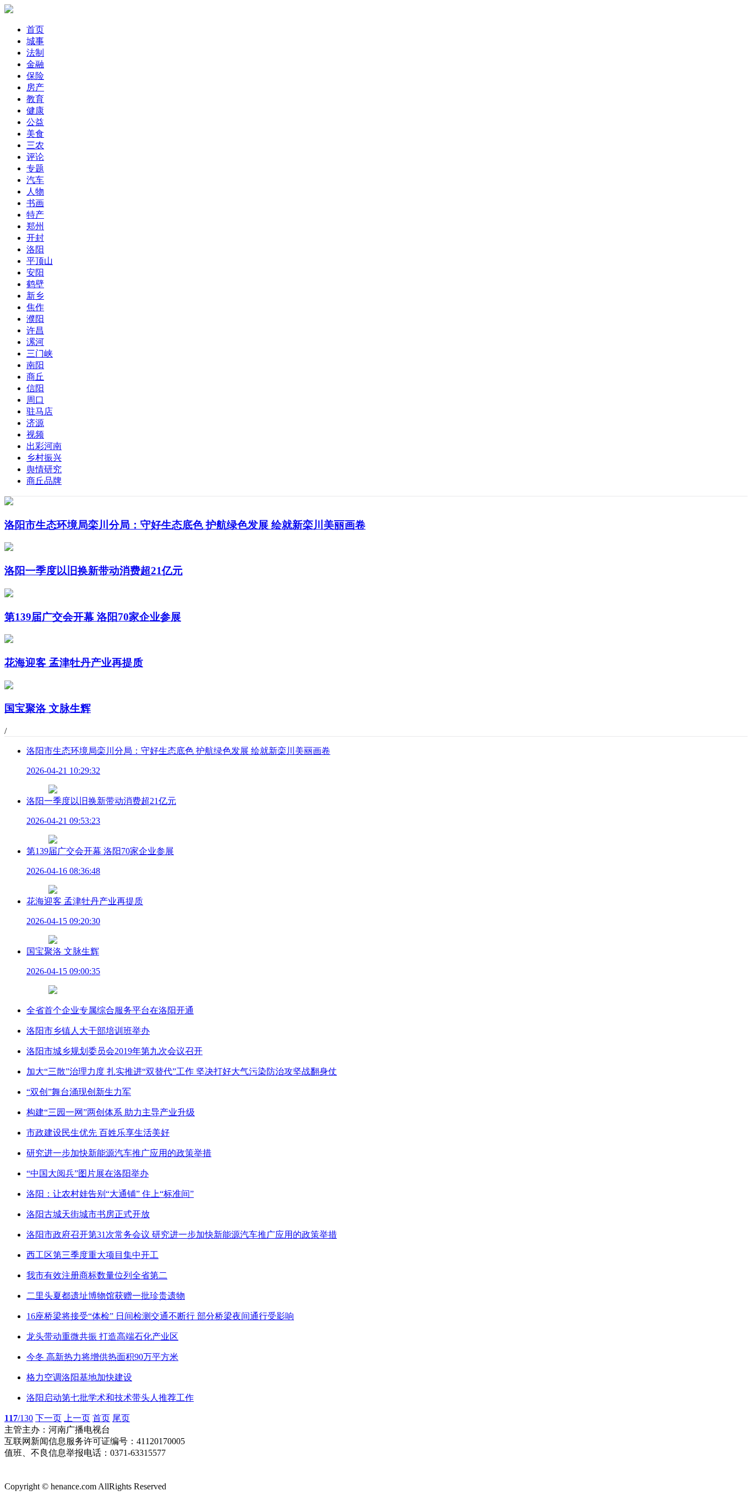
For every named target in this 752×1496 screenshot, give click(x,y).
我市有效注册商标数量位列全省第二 (96, 1275)
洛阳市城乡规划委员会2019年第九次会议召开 (114, 1051)
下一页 (48, 1418)
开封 (35, 237)
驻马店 (39, 411)
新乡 (35, 295)
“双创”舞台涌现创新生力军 (78, 1092)
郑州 (35, 226)
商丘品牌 (44, 480)
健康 (35, 110)
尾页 (121, 1418)
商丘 (35, 376)
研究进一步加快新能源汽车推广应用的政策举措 (118, 1153)
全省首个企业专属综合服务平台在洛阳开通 (110, 1010)
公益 (35, 122)
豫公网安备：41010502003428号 (66, 1464)
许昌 (35, 330)
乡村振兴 (44, 457)
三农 (35, 145)
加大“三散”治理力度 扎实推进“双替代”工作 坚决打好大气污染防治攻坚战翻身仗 (181, 1071)
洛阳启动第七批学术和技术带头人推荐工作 (110, 1397)
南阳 (35, 365)
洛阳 (35, 249)
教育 (35, 99)
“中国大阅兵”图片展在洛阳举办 (87, 1173)
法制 (35, 52)
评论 (35, 156)
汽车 (35, 180)
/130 (18, 1418)
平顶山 (39, 261)
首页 (35, 29)
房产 (35, 87)
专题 (35, 168)
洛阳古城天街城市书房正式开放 (88, 1214)
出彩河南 (44, 446)
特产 (35, 214)
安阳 (35, 272)
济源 (35, 423)
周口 (35, 399)
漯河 (35, 342)
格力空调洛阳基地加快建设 (79, 1377)
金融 (35, 64)
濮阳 (35, 318)
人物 (35, 191)
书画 (35, 203)
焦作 (35, 307)
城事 (35, 41)
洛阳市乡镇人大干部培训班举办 (88, 1030)
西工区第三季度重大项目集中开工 (92, 1255)
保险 (35, 75)
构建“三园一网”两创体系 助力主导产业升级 (110, 1112)
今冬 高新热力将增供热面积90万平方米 (102, 1357)
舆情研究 (44, 469)
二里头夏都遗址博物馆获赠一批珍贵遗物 (105, 1295)
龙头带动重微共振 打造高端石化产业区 (102, 1336)
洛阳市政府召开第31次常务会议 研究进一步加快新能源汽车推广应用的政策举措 (181, 1234)
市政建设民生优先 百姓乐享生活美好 (98, 1132)
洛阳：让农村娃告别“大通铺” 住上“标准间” (110, 1193)
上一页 (77, 1418)
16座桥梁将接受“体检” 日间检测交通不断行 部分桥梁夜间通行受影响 (160, 1316)
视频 (35, 434)
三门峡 (39, 353)
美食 (35, 133)
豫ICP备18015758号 (42, 1475)
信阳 (35, 388)
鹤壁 (35, 284)
